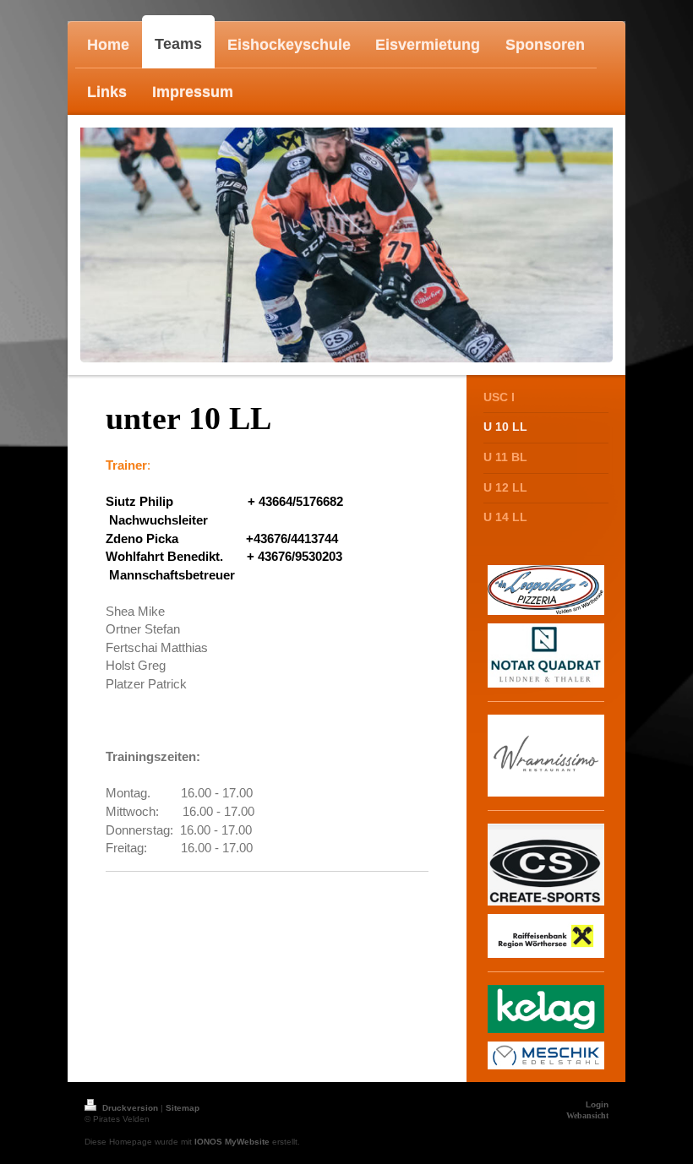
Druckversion (130, 1107)
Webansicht (587, 1115)
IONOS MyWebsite (232, 1141)
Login (597, 1104)
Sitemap (182, 1107)
